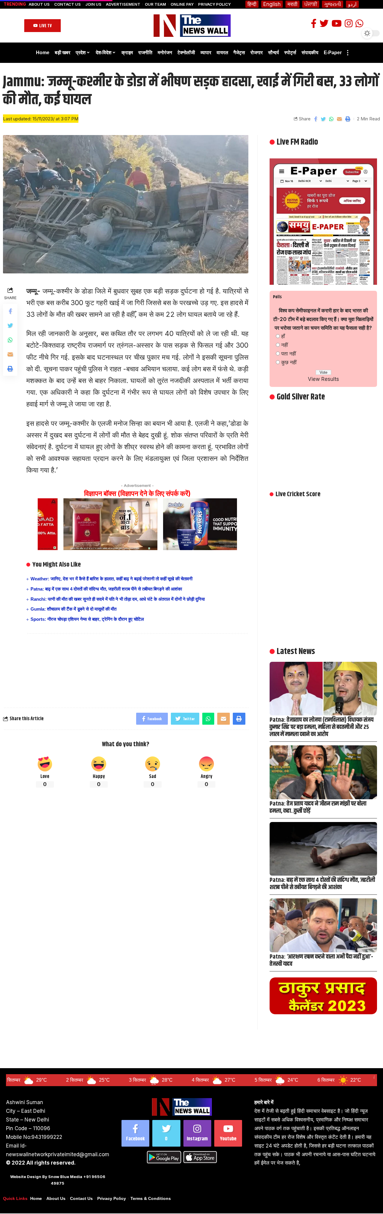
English (272, 4)
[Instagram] (197, 1133)
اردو (352, 4)
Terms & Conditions (150, 1198)
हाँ (283, 336)
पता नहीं (288, 354)
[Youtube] (228, 1133)
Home (36, 1198)
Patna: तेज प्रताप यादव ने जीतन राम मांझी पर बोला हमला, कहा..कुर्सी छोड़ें (318, 807)
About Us (39, 4)
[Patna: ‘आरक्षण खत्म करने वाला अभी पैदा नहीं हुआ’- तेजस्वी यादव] (323, 925)
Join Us (93, 4)
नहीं (284, 345)
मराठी (292, 4)
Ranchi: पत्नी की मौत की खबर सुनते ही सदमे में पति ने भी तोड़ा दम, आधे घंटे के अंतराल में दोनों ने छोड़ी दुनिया (118, 599)
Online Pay (182, 4)
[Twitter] (166, 1133)
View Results (323, 379)
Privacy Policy (214, 4)
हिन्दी (251, 4)
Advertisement (123, 4)
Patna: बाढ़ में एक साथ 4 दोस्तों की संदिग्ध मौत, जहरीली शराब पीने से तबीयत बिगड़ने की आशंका (106, 588)
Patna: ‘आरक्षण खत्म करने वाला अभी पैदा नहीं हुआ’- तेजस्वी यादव (321, 960)
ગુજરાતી (332, 4)
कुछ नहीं (289, 362)
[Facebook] (135, 1133)
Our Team (155, 4)
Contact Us (67, 4)
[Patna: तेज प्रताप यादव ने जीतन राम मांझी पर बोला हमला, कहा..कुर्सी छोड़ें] (323, 772)
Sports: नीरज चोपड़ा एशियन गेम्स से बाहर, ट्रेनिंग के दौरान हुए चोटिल (87, 619)
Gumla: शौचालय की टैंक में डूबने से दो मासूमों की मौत (73, 608)
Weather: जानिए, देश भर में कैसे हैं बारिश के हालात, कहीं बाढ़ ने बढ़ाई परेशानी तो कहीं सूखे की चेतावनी (111, 578)
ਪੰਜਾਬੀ (310, 4)
